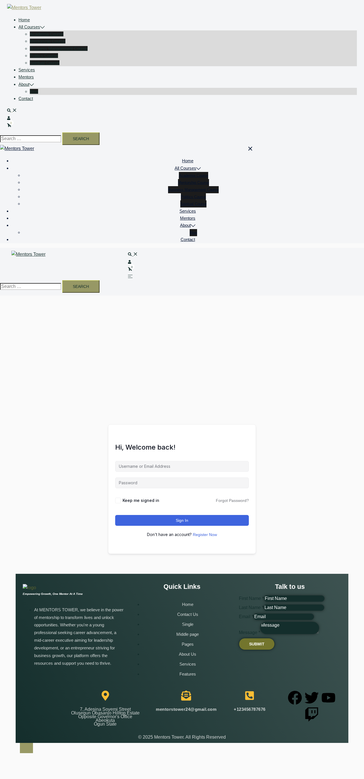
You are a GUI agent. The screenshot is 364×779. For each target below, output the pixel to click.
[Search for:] (30, 139)
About (23, 84)
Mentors (26, 76)
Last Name (251, 607)
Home (24, 19)
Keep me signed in (141, 500)
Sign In (182, 520)
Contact (25, 98)
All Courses (29, 26)
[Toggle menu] (130, 276)
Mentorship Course (47, 41)
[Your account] (9, 117)
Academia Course (46, 34)
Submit (256, 644)
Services (26, 69)
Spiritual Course (44, 62)
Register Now (205, 534)
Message (249, 632)
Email (246, 616)
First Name (251, 598)
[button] (12, 110)
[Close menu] (250, 148)
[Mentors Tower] (24, 7)
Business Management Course (59, 48)
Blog (34, 91)
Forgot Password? (232, 500)
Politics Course (44, 55)
